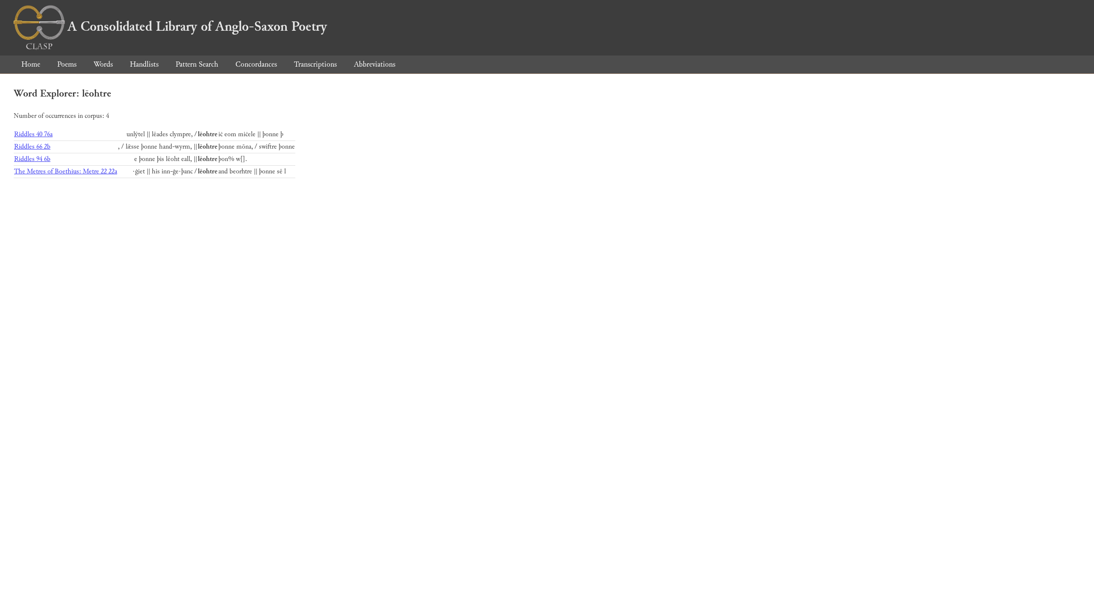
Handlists (144, 64)
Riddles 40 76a (33, 134)
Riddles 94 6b (32, 159)
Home (30, 64)
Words (103, 64)
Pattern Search (197, 64)
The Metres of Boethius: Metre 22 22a (65, 171)
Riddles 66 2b (32, 147)
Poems (66, 64)
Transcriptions (315, 64)
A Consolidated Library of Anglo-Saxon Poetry (197, 26)
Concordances (256, 64)
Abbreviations (374, 64)
